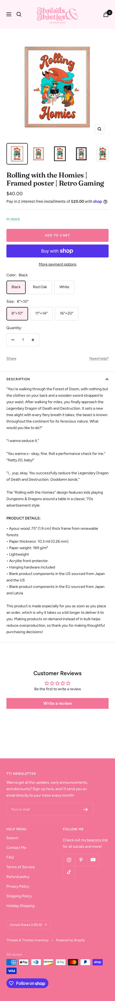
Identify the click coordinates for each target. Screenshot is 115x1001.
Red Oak (40, 287)
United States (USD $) (26, 925)
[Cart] (106, 14)
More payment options (57, 264)
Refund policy (17, 876)
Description (18, 379)
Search (12, 838)
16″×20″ (66, 313)
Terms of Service (20, 867)
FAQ (10, 857)
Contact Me (16, 847)
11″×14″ (41, 313)
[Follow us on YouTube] (93, 860)
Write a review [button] (57, 703)
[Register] (85, 809)
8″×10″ (17, 313)
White (64, 287)
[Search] (19, 14)
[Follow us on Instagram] (69, 860)
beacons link (97, 840)
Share (11, 358)
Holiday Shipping (20, 906)
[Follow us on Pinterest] (81, 860)
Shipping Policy (19, 896)
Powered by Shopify (70, 940)
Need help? (99, 358)
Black (16, 287)
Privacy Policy (17, 886)
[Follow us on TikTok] (69, 872)
